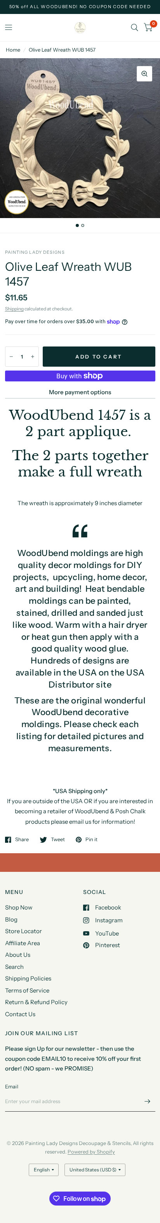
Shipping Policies (28, 978)
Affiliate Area (22, 943)
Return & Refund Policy (36, 1002)
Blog (11, 919)
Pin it (91, 840)
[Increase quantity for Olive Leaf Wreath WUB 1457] (32, 356)
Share (22, 840)
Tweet (58, 840)
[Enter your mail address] (147, 1101)
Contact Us (20, 1014)
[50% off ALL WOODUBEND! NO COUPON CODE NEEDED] (80, 6)
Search (14, 966)
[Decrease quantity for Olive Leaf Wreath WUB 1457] (11, 356)
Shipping (14, 309)
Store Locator (23, 931)
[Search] (134, 27)
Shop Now (19, 907)
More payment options (80, 392)
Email (11, 1086)
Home (13, 50)
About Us (17, 954)
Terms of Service (27, 990)
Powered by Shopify (91, 1152)
